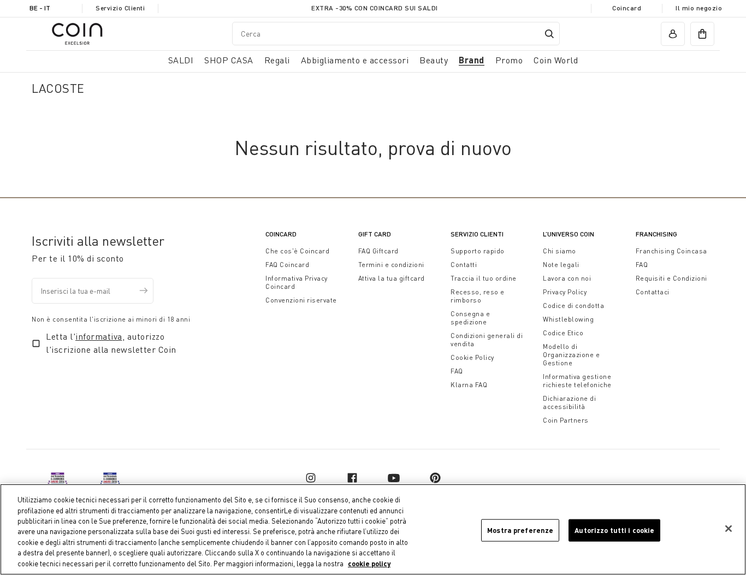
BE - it (39, 8)
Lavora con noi (567, 278)
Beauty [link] (433, 60)
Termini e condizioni (391, 264)
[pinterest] (435, 477)
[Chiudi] (729, 529)
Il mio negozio (699, 8)
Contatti (464, 264)
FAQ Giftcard (378, 251)
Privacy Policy (565, 292)
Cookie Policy (472, 357)
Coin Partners (566, 420)
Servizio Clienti (120, 8)
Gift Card (374, 234)
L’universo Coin (568, 234)
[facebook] (352, 477)
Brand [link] (471, 60)
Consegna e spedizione (470, 318)
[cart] (702, 34)
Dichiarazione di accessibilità (569, 402)
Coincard (626, 8)
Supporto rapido (478, 251)
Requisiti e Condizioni (671, 278)
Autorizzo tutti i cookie (614, 529)
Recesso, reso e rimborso (478, 296)
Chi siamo (559, 251)
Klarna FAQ (469, 385)
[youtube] (393, 477)
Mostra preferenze (520, 529)
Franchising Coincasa (671, 251)
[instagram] (310, 477)
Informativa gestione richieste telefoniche (577, 380)
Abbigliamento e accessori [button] (355, 60)
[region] (373, 529)
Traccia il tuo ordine (484, 278)
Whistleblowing (568, 319)
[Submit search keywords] (549, 34)
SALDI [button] (181, 60)
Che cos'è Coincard (297, 251)
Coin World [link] (556, 60)
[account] (673, 34)
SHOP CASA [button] (228, 60)
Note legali (561, 264)
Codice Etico (563, 333)
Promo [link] (509, 60)
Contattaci (653, 292)
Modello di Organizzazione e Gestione (571, 354)
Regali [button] (277, 60)
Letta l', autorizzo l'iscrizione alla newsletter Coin (111, 343)
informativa (98, 336)
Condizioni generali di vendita (487, 339)
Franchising (656, 234)
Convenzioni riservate (301, 300)
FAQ (457, 371)
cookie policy (369, 563)
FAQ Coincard (287, 264)
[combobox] (396, 33)
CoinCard (281, 234)
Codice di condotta (573, 305)
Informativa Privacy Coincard (296, 282)
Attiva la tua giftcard (391, 278)
